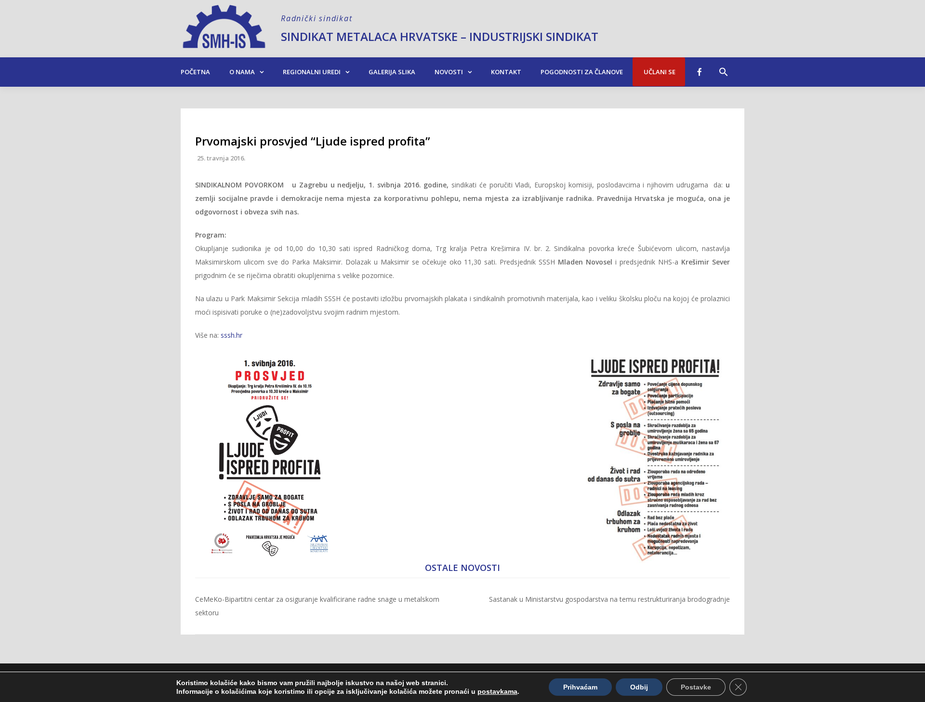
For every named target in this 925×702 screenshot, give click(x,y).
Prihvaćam (580, 687)
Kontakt (506, 71)
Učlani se (658, 71)
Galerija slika (392, 71)
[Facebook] (699, 71)
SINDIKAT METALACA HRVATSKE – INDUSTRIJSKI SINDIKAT (439, 36)
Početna (195, 71)
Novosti (449, 71)
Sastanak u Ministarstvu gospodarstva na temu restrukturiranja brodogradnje (609, 599)
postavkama (497, 691)
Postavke (696, 687)
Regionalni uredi (312, 71)
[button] (723, 67)
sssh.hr (231, 335)
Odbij (639, 687)
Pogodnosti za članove (582, 71)
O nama (242, 71)
